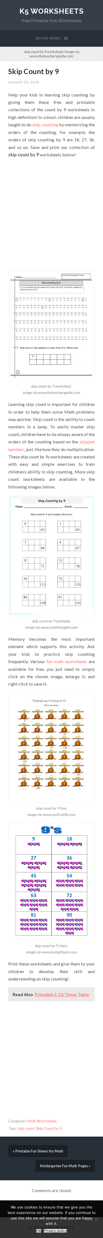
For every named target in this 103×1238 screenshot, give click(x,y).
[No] (96, 1219)
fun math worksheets (66, 661)
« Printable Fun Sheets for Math (38, 1151)
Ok (38, 1231)
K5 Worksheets (52, 11)
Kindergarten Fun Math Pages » (65, 1166)
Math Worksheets (42, 1121)
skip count (26, 1128)
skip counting (45, 124)
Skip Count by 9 (33, 71)
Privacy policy (55, 1231)
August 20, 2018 (23, 82)
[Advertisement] (51, 214)
